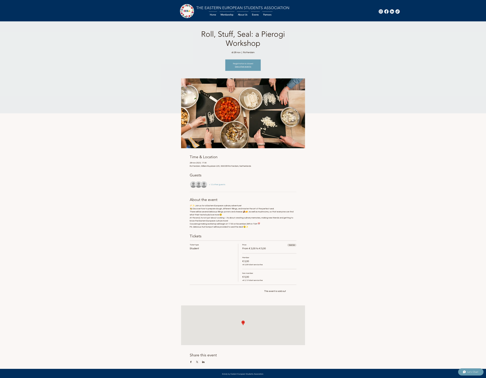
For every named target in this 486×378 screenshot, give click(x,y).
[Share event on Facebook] (191, 362)
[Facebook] (386, 11)
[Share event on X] (197, 362)
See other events (243, 67)
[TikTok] (397, 11)
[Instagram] (381, 11)
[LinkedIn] (392, 11)
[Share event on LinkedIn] (203, 362)
